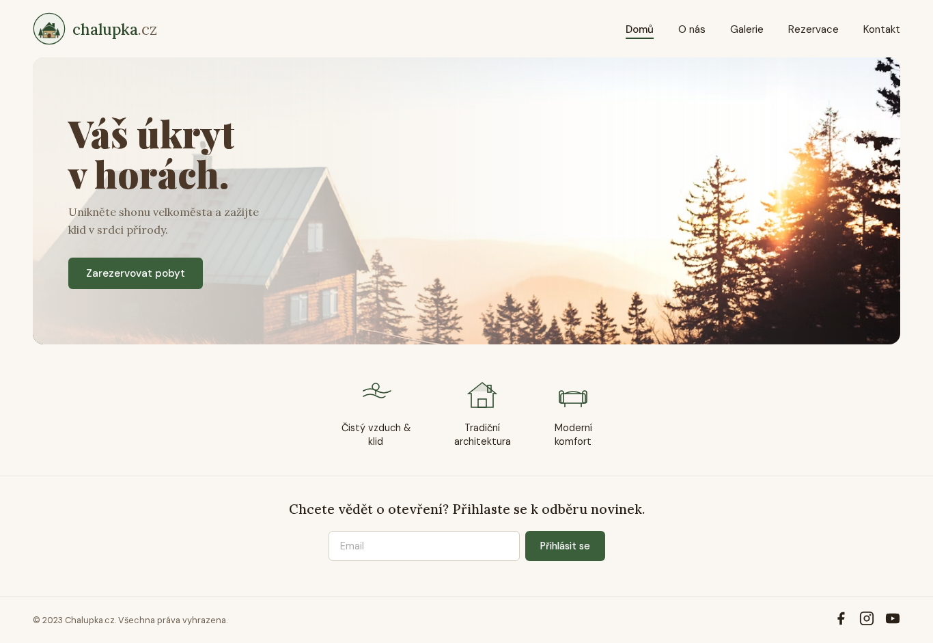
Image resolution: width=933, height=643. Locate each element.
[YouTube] (892, 620)
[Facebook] (840, 620)
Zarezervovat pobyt (135, 273)
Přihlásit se (565, 546)
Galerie (747, 29)
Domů (640, 29)
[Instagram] (866, 620)
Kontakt (881, 29)
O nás (692, 29)
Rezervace (813, 29)
